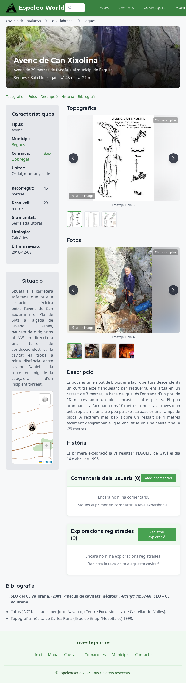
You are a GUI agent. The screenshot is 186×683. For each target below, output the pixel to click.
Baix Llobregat (62, 20)
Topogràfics (15, 96)
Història (68, 96)
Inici (38, 654)
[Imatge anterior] (73, 158)
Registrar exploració (156, 534)
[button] (32, 427)
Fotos (32, 96)
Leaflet (47, 461)
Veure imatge (84, 196)
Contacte (143, 654)
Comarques (155, 7)
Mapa (104, 7)
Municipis (120, 654)
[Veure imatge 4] (126, 351)
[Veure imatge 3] (109, 219)
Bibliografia (87, 96)
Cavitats (126, 7)
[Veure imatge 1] (74, 219)
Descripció (49, 96)
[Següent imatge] (173, 158)
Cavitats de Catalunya (23, 20)
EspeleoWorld (70, 672)
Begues (90, 20)
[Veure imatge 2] (92, 219)
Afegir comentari (158, 478)
